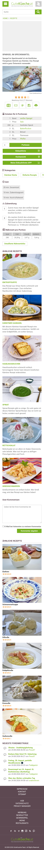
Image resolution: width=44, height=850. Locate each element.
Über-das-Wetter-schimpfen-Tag (21, 778)
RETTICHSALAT (8, 445)
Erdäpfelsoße (7, 670)
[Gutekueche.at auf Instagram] (22, 831)
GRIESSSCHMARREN (11, 486)
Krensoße (6, 703)
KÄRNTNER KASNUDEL (12, 323)
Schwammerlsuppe (10, 604)
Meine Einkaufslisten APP (21, 163)
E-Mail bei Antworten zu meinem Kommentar (22, 526)
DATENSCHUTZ (22, 803)
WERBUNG (22, 812)
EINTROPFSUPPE (9, 282)
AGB (22, 801)
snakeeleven (34, 780)
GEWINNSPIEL (22, 818)
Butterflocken (25, 128)
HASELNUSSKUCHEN (11, 364)
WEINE (22, 820)
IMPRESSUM (22, 789)
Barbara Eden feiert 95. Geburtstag (22, 754)
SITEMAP (22, 794)
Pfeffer (23, 139)
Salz (22, 122)
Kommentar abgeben (29, 531)
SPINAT (5, 405)
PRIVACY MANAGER (22, 806)
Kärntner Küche (10, 175)
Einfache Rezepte (30, 175)
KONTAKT (22, 792)
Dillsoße (5, 637)
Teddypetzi (33, 765)
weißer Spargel (26, 118)
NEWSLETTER (22, 815)
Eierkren (5, 572)
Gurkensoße (7, 736)
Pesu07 (32, 750)
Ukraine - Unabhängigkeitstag (20, 748)
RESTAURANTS (22, 823)
